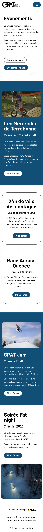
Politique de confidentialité (21, 528)
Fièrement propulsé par (17, 509)
